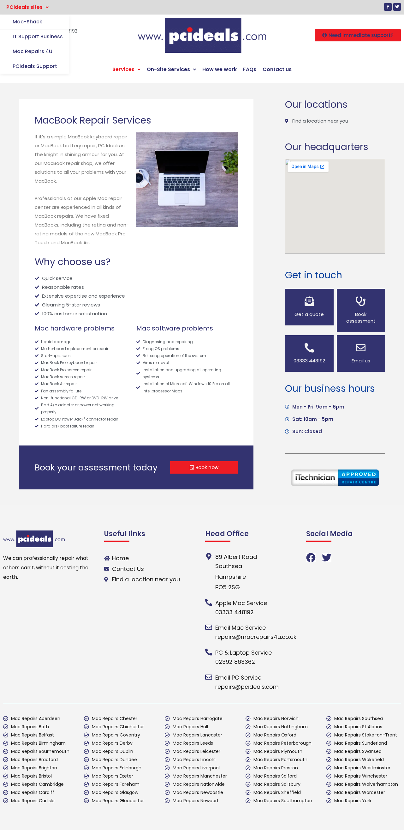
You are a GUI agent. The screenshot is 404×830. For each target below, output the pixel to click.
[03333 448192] (309, 348)
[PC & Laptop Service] (208, 652)
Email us (361, 360)
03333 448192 (309, 360)
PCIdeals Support (35, 66)
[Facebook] (311, 557)
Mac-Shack (27, 21)
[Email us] (360, 348)
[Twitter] (397, 7)
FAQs (249, 69)
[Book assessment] (360, 301)
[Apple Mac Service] (208, 602)
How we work (219, 69)
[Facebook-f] (388, 7)
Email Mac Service (240, 628)
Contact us (277, 69)
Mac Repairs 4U (32, 51)
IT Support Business (38, 36)
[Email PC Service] (208, 677)
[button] (27, 7)
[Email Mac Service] (208, 627)
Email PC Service (238, 678)
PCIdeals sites (24, 7)
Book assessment (361, 317)
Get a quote (309, 314)
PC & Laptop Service (243, 653)
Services (123, 69)
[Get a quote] (309, 301)
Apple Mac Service (241, 603)
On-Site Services (168, 69)
